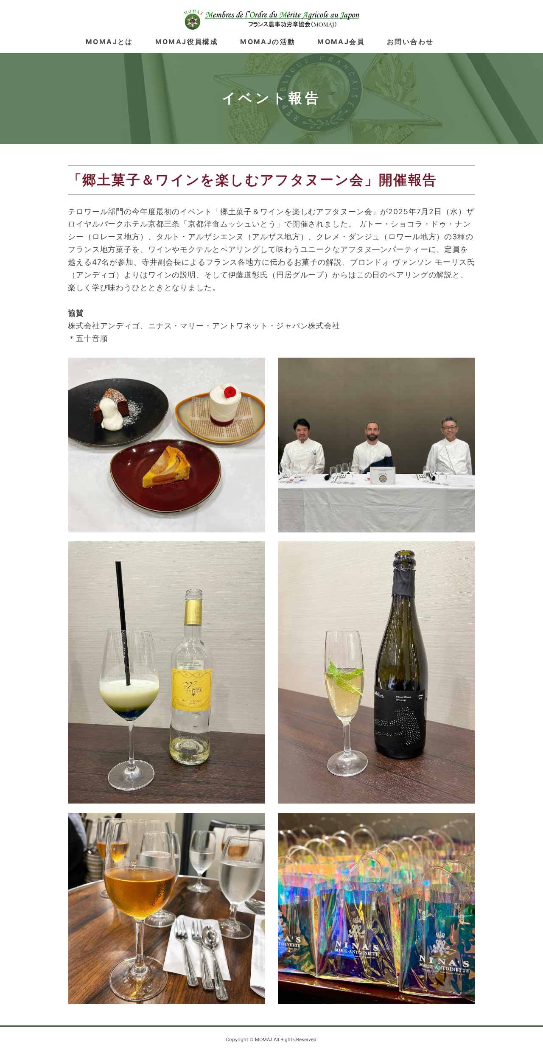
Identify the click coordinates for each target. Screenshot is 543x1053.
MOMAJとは (109, 42)
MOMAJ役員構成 (186, 42)
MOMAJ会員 (341, 42)
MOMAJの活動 (267, 42)
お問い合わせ (410, 42)
